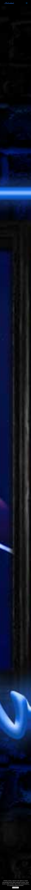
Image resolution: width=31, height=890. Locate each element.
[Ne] (29, 884)
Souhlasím (15, 887)
